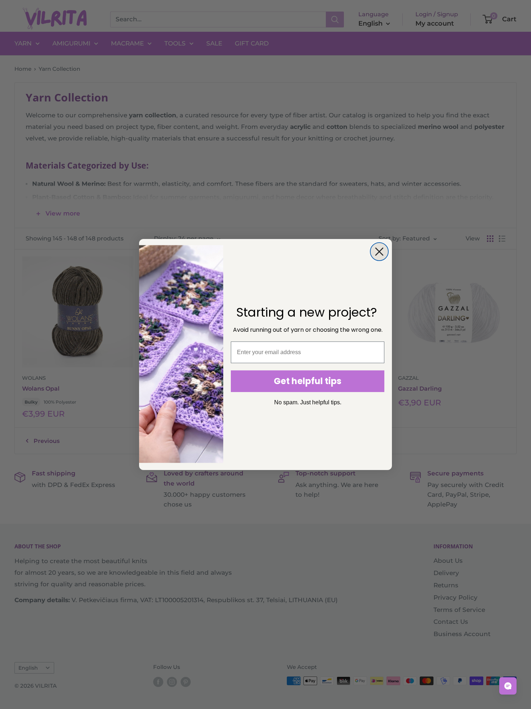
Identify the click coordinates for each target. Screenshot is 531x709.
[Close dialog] (379, 252)
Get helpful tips (307, 381)
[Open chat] (508, 686)
